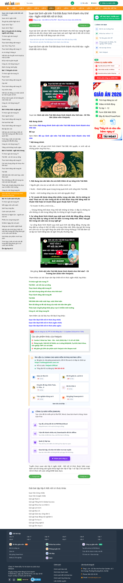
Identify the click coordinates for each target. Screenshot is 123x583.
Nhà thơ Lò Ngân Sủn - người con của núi (13, 216)
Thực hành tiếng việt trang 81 (11, 160)
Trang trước (36, 25)
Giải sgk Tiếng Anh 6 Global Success (41, 502)
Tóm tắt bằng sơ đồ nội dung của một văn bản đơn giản (12, 181)
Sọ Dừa (4, 106)
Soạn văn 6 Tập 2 (7, 28)
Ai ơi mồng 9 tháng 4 (9, 52)
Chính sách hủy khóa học (62, 578)
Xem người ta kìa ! (8, 116)
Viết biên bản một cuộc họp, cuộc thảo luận (13, 176)
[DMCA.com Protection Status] (23, 579)
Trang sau (83, 25)
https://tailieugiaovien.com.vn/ (47, 362)
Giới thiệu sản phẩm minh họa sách (12, 237)
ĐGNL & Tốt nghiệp (15, 557)
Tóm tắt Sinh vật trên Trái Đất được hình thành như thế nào (49, 42)
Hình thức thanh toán (61, 572)
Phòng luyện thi (54, 549)
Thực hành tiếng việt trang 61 (11, 126)
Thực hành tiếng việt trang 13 (11, 49)
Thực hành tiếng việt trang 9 (11, 43)
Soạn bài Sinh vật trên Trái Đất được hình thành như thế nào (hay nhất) (53, 39)
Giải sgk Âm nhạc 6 (35, 526)
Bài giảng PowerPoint (16, 554)
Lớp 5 (44, 8)
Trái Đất (4, 172)
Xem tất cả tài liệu (59, 404)
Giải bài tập (17, 533)
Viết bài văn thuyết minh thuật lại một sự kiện (13, 56)
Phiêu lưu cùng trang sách (10, 220)
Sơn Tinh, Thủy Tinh (8, 46)
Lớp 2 (22, 8)
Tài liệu (85, 3)
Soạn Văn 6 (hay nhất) (37, 493)
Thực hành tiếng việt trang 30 (11, 80)
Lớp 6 (51, 8)
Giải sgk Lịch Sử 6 (35, 508)
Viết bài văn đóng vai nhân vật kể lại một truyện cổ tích (13, 94)
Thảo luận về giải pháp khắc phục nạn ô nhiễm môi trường (13, 186)
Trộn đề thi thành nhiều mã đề (92, 551)
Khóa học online (55, 544)
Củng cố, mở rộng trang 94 (11, 190)
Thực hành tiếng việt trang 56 (11, 119)
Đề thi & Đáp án (14, 548)
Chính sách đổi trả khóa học (63, 575)
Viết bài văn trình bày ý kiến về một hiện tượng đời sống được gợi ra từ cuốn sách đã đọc (13, 231)
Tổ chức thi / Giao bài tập (90, 554)
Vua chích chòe (7, 90)
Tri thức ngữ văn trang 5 (10, 36)
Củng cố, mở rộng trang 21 (11, 64)
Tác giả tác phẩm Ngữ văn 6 (11, 21)
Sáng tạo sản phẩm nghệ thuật (12, 226)
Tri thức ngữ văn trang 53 (10, 113)
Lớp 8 (66, 8)
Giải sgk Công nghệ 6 (36, 523)
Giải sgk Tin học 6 (35, 520)
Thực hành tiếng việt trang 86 (11, 168)
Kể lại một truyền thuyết (10, 61)
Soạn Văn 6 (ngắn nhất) (37, 496)
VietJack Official (51, 365)
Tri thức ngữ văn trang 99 (10, 202)
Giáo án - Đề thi (109, 8)
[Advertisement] (59, 66)
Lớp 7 (59, 8)
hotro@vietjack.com (94, 577)
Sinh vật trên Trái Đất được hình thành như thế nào (12, 194)
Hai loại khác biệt (7, 122)
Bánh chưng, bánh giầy (9, 67)
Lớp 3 (29, 8)
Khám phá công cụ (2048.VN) (107, 78)
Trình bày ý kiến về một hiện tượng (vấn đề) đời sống (11, 140)
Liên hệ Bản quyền (60, 581)
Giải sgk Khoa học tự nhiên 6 (39, 505)
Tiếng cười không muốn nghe (11, 147)
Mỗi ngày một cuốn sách (10, 205)
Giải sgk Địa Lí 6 (34, 511)
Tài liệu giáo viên (20, 544)
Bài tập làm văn (7, 129)
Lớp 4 (36, 8)
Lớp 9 (73, 8)
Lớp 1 (14, 8)
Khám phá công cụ (60, 458)
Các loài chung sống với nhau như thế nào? (13, 164)
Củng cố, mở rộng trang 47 (11, 103)
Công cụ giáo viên (108, 3)
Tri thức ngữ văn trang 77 (10, 154)
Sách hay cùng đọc (8, 208)
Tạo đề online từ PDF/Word (91, 548)
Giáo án (11, 551)
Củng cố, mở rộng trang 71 (11, 144)
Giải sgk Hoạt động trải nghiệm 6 (40, 517)
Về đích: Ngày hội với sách (10, 223)
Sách (94, 3)
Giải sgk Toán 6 (34, 499)
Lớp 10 (81, 8)
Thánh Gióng (6, 39)
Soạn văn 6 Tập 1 (7, 25)
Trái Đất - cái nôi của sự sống (11, 157)
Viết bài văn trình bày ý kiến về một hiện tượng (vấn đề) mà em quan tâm (12, 134)
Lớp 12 (97, 8)
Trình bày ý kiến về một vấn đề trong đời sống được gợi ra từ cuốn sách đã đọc (12, 243)
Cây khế (4, 83)
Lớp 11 (89, 8)
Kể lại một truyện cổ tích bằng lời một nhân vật (13, 99)
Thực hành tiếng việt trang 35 (11, 86)
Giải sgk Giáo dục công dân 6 (39, 514)
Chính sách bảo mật (60, 569)
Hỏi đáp (51, 553)
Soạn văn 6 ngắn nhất (9, 18)
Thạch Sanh (6, 77)
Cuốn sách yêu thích (8, 211)
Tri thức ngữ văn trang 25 (10, 73)
